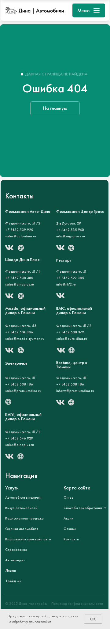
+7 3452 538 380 (19, 277)
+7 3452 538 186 (19, 384)
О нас (68, 497)
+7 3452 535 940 (70, 229)
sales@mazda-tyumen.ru (24, 338)
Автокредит (15, 560)
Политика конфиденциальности (77, 603)
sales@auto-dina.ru (20, 236)
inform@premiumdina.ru (75, 390)
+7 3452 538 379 (70, 332)
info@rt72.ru (66, 284)
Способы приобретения (83, 507)
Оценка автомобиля (21, 528)
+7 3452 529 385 (70, 277)
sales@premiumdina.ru (23, 390)
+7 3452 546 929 (19, 438)
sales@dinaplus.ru (19, 444)
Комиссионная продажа (24, 518)
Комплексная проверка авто (28, 539)
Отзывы (70, 528)
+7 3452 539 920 (19, 229)
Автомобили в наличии (23, 497)
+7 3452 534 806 (19, 332)
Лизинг (11, 570)
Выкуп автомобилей (21, 507)
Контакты (71, 539)
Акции (68, 518)
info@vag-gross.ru (70, 236)
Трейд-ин (13, 580)
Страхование (16, 549)
